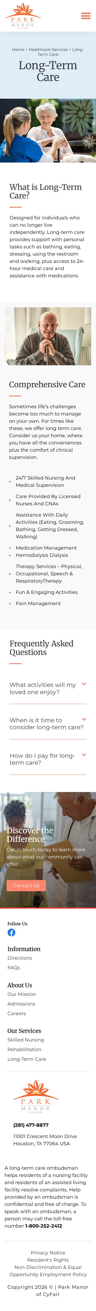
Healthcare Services (48, 49)
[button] (85, 15)
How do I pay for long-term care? (42, 759)
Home (18, 49)
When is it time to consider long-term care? (46, 724)
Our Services (24, 1030)
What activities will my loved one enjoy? (43, 688)
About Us (19, 985)
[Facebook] (11, 933)
